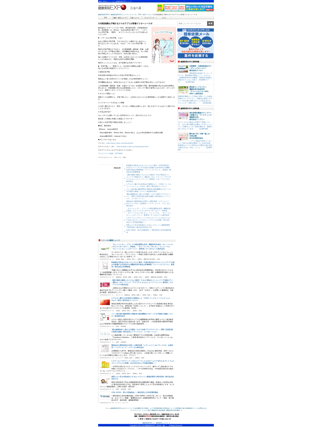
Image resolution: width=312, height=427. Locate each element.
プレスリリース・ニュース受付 (140, 410)
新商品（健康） (120, 259)
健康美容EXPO (147, 423)
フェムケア (119, 357)
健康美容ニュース (162, 423)
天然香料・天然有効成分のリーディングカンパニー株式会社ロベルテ (200, 68)
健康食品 (118, 277)
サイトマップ (129, 408)
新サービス (118, 157)
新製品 (140, 259)
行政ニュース (134, 18)
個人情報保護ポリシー (190, 408)
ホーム (108, 408)
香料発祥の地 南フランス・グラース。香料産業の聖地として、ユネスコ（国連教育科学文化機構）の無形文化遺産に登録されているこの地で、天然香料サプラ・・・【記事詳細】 (195, 77)
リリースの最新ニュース (110, 240)
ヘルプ (151, 408)
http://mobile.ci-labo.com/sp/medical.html (132, 146)
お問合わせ (202, 408)
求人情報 (145, 408)
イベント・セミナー (121, 402)
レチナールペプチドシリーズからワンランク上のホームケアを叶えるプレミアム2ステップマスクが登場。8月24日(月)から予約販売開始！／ (148, 220)
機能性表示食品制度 (149, 259)
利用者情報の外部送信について (164, 408)
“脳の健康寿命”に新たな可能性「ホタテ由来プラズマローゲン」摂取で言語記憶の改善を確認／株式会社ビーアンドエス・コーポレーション (148, 196)
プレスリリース (149, 18)
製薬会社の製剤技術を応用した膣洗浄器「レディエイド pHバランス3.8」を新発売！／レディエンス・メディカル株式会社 (148, 203)
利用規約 (179, 408)
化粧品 (118, 310)
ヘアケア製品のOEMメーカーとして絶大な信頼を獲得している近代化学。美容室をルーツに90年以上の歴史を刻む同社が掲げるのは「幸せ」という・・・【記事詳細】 (195, 145)
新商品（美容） (131, 259)
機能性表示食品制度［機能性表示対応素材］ (166, 410)
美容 (124, 157)
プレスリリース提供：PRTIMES (110, 153)
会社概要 (138, 408)
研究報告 (123, 326)
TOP (105, 18)
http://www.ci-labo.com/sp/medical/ (120, 143)
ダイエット (119, 295)
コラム (164, 18)
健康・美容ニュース (120, 18)
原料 (117, 326)
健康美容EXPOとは (117, 408)
